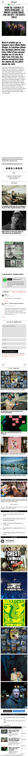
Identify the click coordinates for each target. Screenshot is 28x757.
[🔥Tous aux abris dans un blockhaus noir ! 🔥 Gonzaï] (14, 613)
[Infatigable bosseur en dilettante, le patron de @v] (14, 695)
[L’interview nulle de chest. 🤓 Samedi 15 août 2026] (14, 558)
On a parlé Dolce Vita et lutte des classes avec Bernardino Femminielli (12, 412)
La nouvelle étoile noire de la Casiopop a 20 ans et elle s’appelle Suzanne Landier (14, 206)
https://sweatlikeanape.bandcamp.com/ (12, 163)
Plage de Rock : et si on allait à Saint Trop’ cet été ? (13, 453)
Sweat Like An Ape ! (14, 178)
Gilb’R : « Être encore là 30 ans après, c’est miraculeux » (11, 433)
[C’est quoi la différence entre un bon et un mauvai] (14, 585)
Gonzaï (13, 4)
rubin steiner (17, 176)
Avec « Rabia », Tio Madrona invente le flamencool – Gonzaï (13, 304)
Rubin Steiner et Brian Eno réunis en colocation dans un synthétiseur (12, 232)
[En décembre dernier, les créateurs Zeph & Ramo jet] (14, 640)
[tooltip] (7, 168)
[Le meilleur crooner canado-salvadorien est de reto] (14, 667)
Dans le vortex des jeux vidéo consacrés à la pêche (13, 389)
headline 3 (9, 176)
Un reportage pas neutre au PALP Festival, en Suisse (13, 475)
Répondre (6, 301)
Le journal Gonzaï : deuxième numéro (12, 274)
